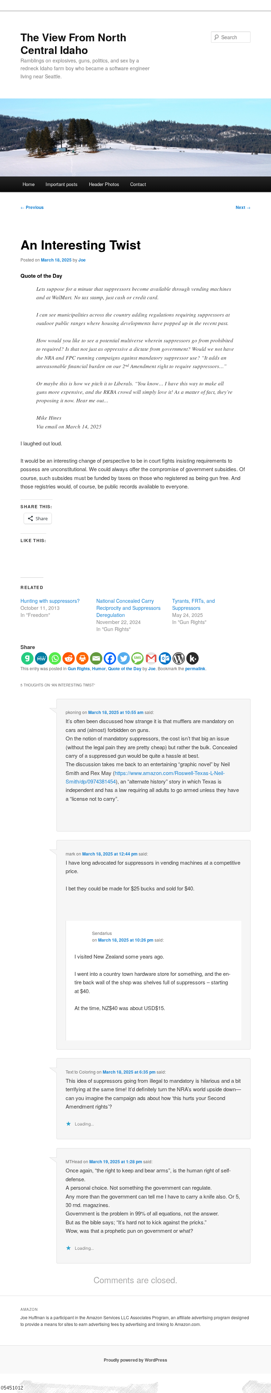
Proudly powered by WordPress (135, 1360)
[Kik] (192, 658)
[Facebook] (110, 658)
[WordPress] (179, 658)
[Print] (82, 658)
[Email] (96, 658)
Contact (138, 184)
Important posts (62, 184)
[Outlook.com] (165, 658)
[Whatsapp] (55, 658)
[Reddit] (68, 658)
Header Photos (104, 184)
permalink (195, 668)
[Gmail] (151, 658)
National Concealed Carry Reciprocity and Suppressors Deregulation (128, 607)
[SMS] (137, 658)
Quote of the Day (124, 668)
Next (243, 207)
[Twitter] (124, 658)
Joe (82, 260)
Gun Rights (79, 668)
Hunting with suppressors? (50, 600)
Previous (32, 207)
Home (29, 184)
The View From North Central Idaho (73, 43)
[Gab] (27, 658)
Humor (99, 668)
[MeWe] (41, 658)
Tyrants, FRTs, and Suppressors (193, 604)
